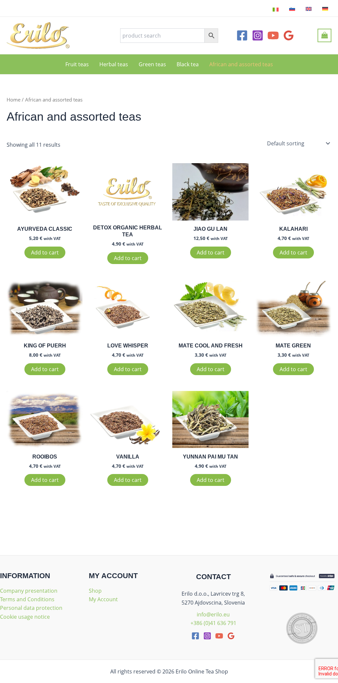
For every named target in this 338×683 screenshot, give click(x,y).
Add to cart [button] (45, 252)
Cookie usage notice (25, 616)
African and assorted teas (241, 64)
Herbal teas (113, 64)
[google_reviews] (231, 636)
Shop (95, 590)
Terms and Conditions (27, 599)
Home (13, 99)
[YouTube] (273, 35)
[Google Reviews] (288, 35)
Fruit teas (77, 64)
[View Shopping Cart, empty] (324, 35)
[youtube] (219, 636)
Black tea (188, 64)
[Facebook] (242, 35)
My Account (103, 599)
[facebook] (195, 636)
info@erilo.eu (213, 614)
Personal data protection (31, 607)
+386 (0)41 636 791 (213, 623)
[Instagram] (257, 35)
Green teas (152, 64)
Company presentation (28, 590)
